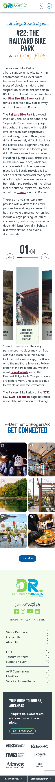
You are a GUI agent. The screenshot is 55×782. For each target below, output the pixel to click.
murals (21, 192)
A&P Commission (17, 671)
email (43, 56)
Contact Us (13, 637)
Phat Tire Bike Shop (21, 98)
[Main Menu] (49, 6)
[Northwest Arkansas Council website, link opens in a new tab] (15, 755)
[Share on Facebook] (20, 56)
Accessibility (39, 620)
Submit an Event (16, 661)
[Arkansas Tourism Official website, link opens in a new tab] (15, 765)
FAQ (9, 652)
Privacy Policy (16, 620)
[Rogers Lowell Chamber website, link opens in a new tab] (15, 746)
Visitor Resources (17, 632)
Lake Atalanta (19, 372)
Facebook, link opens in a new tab (16, 610)
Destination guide (12, 779)
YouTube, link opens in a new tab (30, 610)
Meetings (12, 676)
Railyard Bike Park (20, 114)
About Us (12, 642)
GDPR (28, 620)
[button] (45, 257)
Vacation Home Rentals (21, 681)
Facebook (23, 396)
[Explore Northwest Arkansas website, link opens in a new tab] (40, 755)
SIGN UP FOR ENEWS (22, 731)
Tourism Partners (17, 656)
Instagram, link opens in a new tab (23, 610)
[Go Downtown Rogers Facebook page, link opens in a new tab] (40, 745)
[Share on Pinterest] (36, 56)
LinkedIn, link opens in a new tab (37, 610)
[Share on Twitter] (28, 56)
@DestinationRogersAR (27, 424)
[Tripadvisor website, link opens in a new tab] (40, 765)
